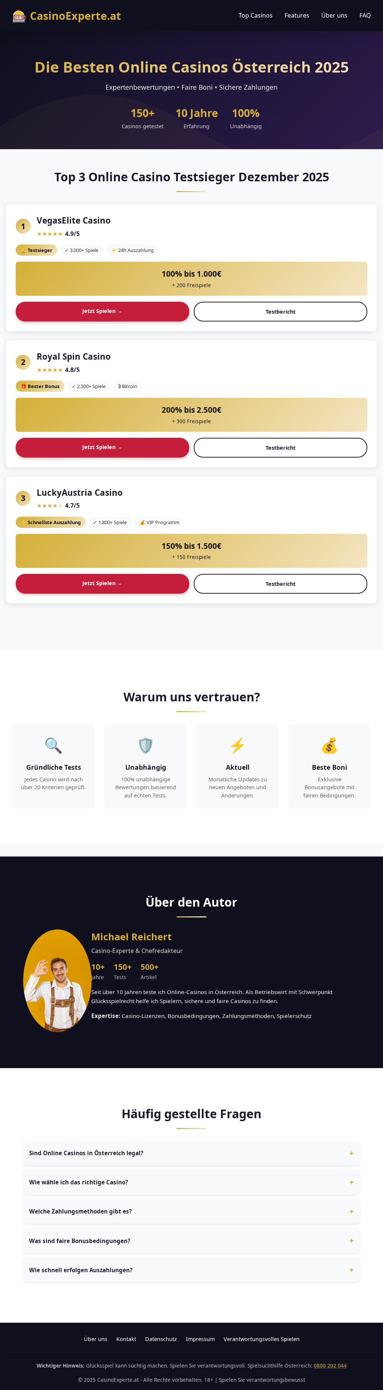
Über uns (334, 15)
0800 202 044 (330, 1365)
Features (297, 15)
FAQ (365, 15)
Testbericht (280, 311)
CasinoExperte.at (66, 15)
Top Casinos (256, 15)
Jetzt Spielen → (102, 310)
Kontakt (126, 1339)
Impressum (200, 1339)
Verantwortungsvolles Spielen (262, 1339)
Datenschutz (161, 1339)
